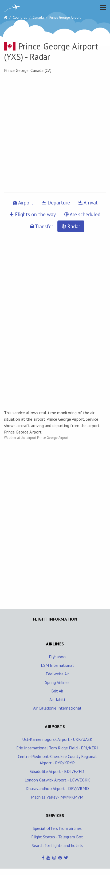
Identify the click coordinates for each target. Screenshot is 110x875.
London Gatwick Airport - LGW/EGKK (57, 780)
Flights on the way (35, 214)
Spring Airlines (57, 682)
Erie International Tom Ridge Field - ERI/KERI (57, 747)
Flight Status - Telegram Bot (57, 836)
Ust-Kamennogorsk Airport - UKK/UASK (57, 739)
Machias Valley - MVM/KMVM (57, 797)
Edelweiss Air (57, 673)
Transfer (43, 226)
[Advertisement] (55, 133)
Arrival (89, 202)
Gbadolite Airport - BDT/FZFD (57, 771)
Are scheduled (84, 214)
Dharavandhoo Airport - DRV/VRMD (57, 788)
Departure (58, 202)
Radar (73, 226)
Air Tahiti (57, 699)
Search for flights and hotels (57, 845)
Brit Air (57, 691)
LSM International (57, 665)
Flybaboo (57, 656)
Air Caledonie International (57, 708)
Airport (25, 202)
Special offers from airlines (57, 828)
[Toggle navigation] (101, 7)
